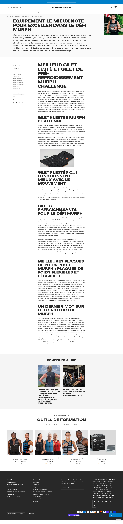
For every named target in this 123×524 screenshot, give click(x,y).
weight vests (16, 86)
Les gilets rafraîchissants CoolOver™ (47, 239)
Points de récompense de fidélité (16, 491)
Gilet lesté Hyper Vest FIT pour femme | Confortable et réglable (48, 458)
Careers (35, 501)
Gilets (48, 424)
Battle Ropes (69, 12)
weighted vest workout (19, 90)
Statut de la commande (13, 479)
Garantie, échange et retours (15, 484)
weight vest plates (17, 80)
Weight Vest (16, 76)
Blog (13, 16)
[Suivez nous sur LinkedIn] (94, 505)
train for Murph (17, 74)
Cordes (75, 424)
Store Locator (37, 496)
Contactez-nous (11, 482)
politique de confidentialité (40, 489)
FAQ (8, 487)
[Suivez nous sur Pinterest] (102, 502)
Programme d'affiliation (13, 496)
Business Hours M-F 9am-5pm (41, 494)
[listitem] (13, 102)
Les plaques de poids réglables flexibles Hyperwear (56, 284)
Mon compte (36, 479)
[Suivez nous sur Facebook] (94, 502)
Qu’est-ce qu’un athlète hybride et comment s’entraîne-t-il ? (74, 393)
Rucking (49, 12)
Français (21, 513)
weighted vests (17, 92)
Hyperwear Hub (88, 12)
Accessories (78, 12)
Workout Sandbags (58, 12)
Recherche (36, 482)
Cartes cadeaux (11, 494)
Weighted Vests (40, 12)
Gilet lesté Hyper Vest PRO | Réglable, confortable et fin (75, 458)
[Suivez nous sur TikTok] (110, 502)
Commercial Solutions (39, 499)
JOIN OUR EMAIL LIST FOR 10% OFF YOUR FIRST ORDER (61, 2)
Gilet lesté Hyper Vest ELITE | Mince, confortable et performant (20, 458)
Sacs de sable (65, 424)
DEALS (32, 12)
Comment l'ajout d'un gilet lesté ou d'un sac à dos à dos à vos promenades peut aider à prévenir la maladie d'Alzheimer (49, 396)
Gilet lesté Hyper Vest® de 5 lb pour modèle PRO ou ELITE (103, 458)
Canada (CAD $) (12, 513)
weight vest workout (18, 84)
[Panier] (115, 7)
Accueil (9, 16)
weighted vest (16, 88)
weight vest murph (18, 78)
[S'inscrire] (82, 487)
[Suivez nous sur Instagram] (98, 502)
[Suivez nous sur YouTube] (106, 502)
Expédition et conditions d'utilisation (42, 491)
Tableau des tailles (12, 489)
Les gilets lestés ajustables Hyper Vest (48, 137)
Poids (55, 424)
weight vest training (18, 82)
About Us (36, 484)
